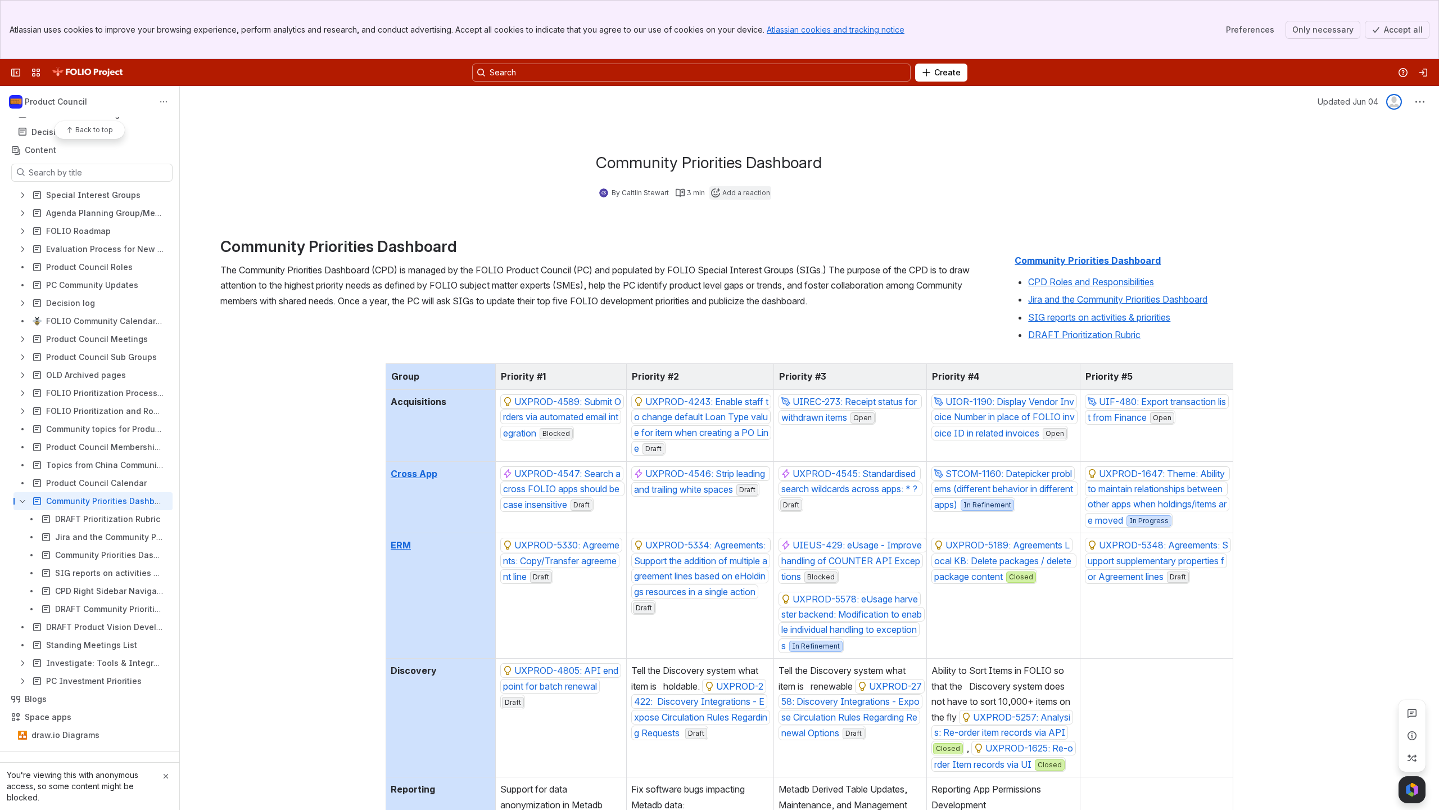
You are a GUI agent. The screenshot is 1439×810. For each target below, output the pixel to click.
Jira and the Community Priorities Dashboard (1117, 299)
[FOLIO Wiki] (87, 73)
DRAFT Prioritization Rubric (1084, 334)
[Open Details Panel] (1412, 736)
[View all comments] (1412, 713)
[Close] (166, 776)
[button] (484, 375)
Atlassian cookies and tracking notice (835, 29)
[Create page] (1412, 758)
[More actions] (163, 102)
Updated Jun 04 (1348, 101)
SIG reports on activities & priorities (1099, 317)
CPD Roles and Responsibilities (1091, 281)
